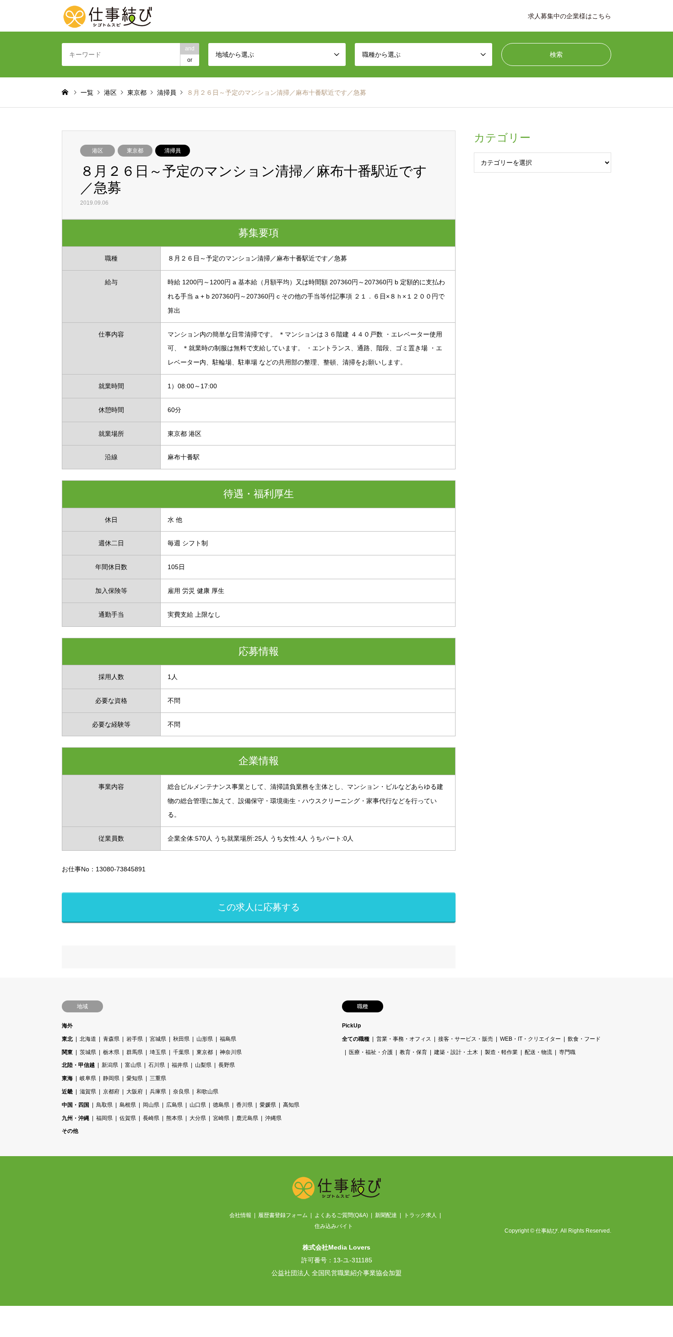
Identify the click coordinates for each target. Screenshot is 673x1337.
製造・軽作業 (501, 1052)
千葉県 (181, 1052)
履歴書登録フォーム (283, 1215)
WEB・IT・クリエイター (530, 1039)
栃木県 (111, 1052)
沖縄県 (273, 1118)
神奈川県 (231, 1052)
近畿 (67, 1091)
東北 (67, 1039)
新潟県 (110, 1065)
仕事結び (547, 1231)
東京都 (135, 150)
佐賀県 (127, 1118)
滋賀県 (88, 1091)
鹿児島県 (247, 1118)
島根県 (127, 1105)
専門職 (567, 1052)
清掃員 (172, 150)
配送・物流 (538, 1052)
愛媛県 (268, 1105)
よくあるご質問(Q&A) (341, 1215)
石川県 (156, 1065)
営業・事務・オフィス (403, 1039)
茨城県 (88, 1052)
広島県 (174, 1105)
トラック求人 (420, 1215)
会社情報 (240, 1215)
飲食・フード (584, 1039)
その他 (70, 1131)
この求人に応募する (258, 907)
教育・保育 (413, 1052)
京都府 (111, 1091)
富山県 (133, 1065)
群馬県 (134, 1052)
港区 (97, 150)
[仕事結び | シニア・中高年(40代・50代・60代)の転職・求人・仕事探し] (107, 16)
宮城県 (158, 1039)
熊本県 (174, 1118)
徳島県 (221, 1105)
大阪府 (134, 1091)
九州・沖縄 (75, 1118)
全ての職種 (355, 1039)
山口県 (198, 1105)
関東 (67, 1052)
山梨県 (203, 1065)
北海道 (88, 1039)
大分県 (198, 1118)
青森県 (111, 1039)
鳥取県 (104, 1105)
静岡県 (111, 1078)
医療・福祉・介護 (371, 1052)
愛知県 (134, 1078)
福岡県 (104, 1118)
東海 (67, 1078)
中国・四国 (75, 1105)
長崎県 (151, 1118)
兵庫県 (158, 1091)
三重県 (158, 1078)
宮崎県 (221, 1118)
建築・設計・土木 (456, 1052)
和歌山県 (207, 1091)
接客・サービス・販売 (465, 1039)
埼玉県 (158, 1052)
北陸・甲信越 (78, 1065)
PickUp (351, 1025)
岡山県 (151, 1105)
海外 (67, 1025)
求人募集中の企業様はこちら (569, 16)
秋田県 (181, 1039)
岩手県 (134, 1039)
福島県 (228, 1039)
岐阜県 (88, 1078)
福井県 (180, 1065)
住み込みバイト (334, 1226)
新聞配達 (386, 1215)
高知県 (291, 1105)
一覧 (87, 92)
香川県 (244, 1105)
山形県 (204, 1039)
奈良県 (181, 1091)
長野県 (226, 1065)
